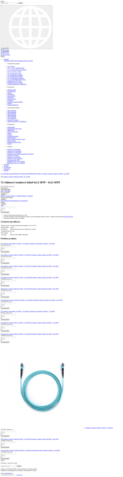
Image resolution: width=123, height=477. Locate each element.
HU (4, 50)
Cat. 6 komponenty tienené (14, 73)
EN (2, 50)
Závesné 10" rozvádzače (13, 157)
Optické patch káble (12, 131)
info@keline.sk (9, 473)
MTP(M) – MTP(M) (27, 196)
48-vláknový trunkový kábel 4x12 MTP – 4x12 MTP (44, 277)
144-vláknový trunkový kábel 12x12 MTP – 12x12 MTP (47, 300)
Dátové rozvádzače (28, 61)
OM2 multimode (11, 112)
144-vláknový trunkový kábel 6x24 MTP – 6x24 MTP (45, 450)
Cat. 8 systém (10, 66)
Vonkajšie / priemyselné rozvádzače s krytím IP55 (20, 154)
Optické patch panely (13, 136)
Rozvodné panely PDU (13, 160)
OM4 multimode (11, 115)
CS (6, 50)
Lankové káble (11, 96)
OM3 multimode (11, 113)
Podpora (6, 166)
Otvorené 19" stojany (13, 155)
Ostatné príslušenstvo (13, 105)
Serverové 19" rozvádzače (14, 152)
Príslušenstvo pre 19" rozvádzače (16, 161)
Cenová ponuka (5, 212)
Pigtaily (9, 133)
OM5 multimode (11, 116)
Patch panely (10, 94)
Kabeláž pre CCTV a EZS (14, 81)
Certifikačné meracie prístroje (15, 82)
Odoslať (19, 466)
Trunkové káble (11, 99)
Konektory (10, 100)
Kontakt (6, 170)
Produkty (6, 59)
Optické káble (11, 127)
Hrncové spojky (11, 140)
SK (8, 48)
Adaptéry (9, 134)
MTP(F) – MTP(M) (16, 196)
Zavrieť (20, 3)
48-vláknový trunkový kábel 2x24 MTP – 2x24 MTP (44, 334)
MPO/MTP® (10, 130)
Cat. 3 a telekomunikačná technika (16, 79)
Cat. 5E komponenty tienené (14, 76)
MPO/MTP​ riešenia (13, 120)
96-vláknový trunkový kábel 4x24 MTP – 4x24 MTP (44, 439)
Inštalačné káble (11, 90)
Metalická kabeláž (9, 61)
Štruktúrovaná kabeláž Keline (12, 173)
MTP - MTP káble (5, 189)
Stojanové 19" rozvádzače (14, 151)
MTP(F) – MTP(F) (6, 196)
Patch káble (10, 97)
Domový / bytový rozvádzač (14, 158)
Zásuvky (9, 93)
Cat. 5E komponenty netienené (15, 78)
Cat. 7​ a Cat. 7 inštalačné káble (15, 68)
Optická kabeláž (18, 61)
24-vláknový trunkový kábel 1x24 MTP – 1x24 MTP (44, 322)
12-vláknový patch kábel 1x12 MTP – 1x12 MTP (42, 243)
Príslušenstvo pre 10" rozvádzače (16, 163)
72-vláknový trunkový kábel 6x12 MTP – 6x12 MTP (55, 173)
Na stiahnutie (7, 167)
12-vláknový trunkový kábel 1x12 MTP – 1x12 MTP (44, 255)
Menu (2, 56)
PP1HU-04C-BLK (68, 216)
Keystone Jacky (11, 91)
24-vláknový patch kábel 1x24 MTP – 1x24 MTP (42, 311)
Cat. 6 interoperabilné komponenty (16, 70)
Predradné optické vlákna (14, 142)
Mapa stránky (19, 475)
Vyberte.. (3, 194)
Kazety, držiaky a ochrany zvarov (16, 139)
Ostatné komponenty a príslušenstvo (16, 84)
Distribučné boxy (11, 137)
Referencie (7, 169)
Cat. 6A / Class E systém (14, 71)
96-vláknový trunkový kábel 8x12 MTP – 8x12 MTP (44, 289)
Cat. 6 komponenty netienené (15, 75)
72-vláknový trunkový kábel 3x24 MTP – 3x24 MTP (99, 428)
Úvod (2, 173)
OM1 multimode (11, 110)
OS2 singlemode (11, 118)
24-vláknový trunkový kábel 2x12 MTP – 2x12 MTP (44, 266)
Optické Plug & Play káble (14, 128)
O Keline (6, 164)
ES (8, 50)
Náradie (9, 103)
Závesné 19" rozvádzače (13, 149)
